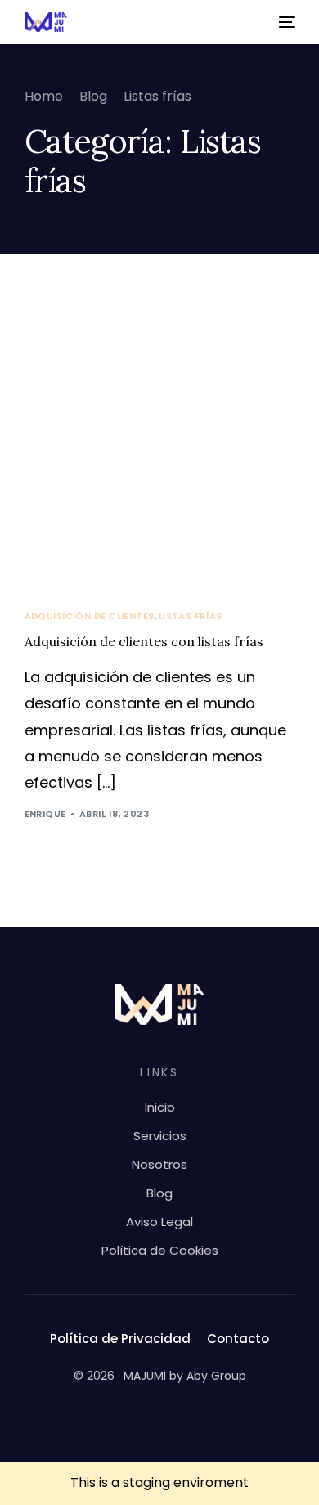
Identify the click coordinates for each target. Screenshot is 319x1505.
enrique (45, 813)
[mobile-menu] (285, 22)
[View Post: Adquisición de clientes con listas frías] (160, 447)
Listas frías (190, 616)
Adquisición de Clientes (90, 616)
